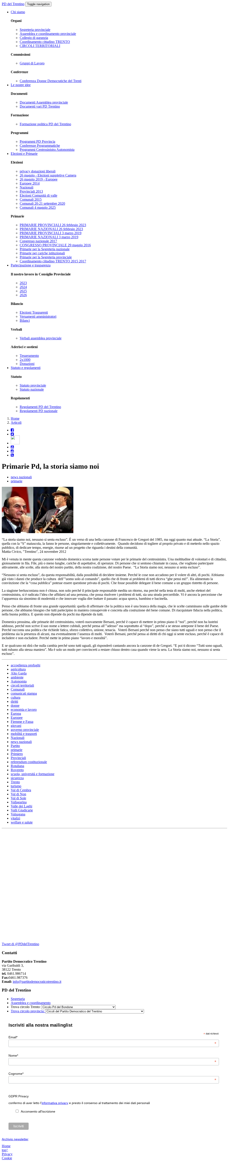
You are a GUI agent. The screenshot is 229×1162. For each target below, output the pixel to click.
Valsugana (18, 814)
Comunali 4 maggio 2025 (38, 207)
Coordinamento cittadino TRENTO (45, 42)
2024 (23, 287)
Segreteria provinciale (35, 30)
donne (15, 705)
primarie (16, 481)
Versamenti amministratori (38, 316)
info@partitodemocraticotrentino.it (37, 981)
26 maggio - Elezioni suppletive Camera (48, 175)
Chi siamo (18, 12)
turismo (16, 786)
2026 (23, 295)
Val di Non (18, 794)
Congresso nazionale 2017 (38, 241)
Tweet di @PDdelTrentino (20, 944)
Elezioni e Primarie (24, 153)
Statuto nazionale (32, 389)
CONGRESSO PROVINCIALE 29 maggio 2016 (55, 245)
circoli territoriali (22, 685)
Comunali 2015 (31, 199)
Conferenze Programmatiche (40, 145)
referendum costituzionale (29, 762)
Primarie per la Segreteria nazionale (45, 249)
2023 (23, 283)
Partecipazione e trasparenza (31, 265)
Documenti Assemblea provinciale (44, 102)
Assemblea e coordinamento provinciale (48, 34)
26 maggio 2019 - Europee (38, 179)
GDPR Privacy (18, 1096)
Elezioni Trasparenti (34, 312)
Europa (16, 713)
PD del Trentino (13, 4)
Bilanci (25, 320)
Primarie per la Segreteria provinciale (46, 257)
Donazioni (27, 364)
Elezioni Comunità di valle (38, 195)
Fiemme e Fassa (22, 722)
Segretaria (18, 999)
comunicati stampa (24, 693)
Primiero (17, 754)
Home (15, 418)
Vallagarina (19, 802)
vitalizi (15, 818)
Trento (15, 782)
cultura (15, 697)
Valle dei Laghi (21, 806)
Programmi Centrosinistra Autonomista (47, 149)
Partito (15, 746)
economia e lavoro (24, 709)
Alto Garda (19, 673)
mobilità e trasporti (24, 734)
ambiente (17, 677)
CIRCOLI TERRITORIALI (40, 46)
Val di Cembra (21, 790)
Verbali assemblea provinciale (40, 338)
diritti (14, 701)
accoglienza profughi (25, 665)
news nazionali (21, 477)
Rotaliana (17, 766)
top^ (5, 1150)
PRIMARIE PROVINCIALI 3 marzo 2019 (50, 233)
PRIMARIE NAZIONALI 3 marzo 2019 (49, 237)
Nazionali (26, 187)
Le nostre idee (21, 85)
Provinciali (18, 758)
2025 (23, 291)
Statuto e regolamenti (25, 368)
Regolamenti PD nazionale (38, 411)
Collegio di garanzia (34, 38)
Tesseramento (29, 356)
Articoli (16, 422)
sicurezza (17, 778)
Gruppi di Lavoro (32, 63)
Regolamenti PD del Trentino (40, 407)
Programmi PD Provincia (37, 141)
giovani (16, 726)
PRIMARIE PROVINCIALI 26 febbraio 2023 (53, 225)
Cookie (7, 1158)
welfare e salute (22, 822)
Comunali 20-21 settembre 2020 (42, 203)
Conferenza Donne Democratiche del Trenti (50, 81)
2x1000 (25, 360)
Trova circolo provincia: (28, 1011)
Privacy (7, 1154)
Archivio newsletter (15, 1139)
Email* (112, 1037)
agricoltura (18, 669)
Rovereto (17, 770)
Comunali (18, 689)
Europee (17, 717)
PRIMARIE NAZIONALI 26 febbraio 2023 (51, 229)
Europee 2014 (30, 183)
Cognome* (112, 1073)
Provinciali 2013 (31, 191)
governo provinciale (25, 730)
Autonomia (19, 681)
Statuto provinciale (33, 385)
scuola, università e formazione (32, 774)
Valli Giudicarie (22, 810)
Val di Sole (18, 798)
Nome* (112, 1055)
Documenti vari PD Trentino (40, 106)
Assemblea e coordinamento (31, 1003)
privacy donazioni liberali (37, 171)
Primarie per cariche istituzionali (42, 253)
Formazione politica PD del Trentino (45, 124)
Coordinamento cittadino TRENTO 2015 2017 (53, 261)
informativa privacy (55, 1103)
